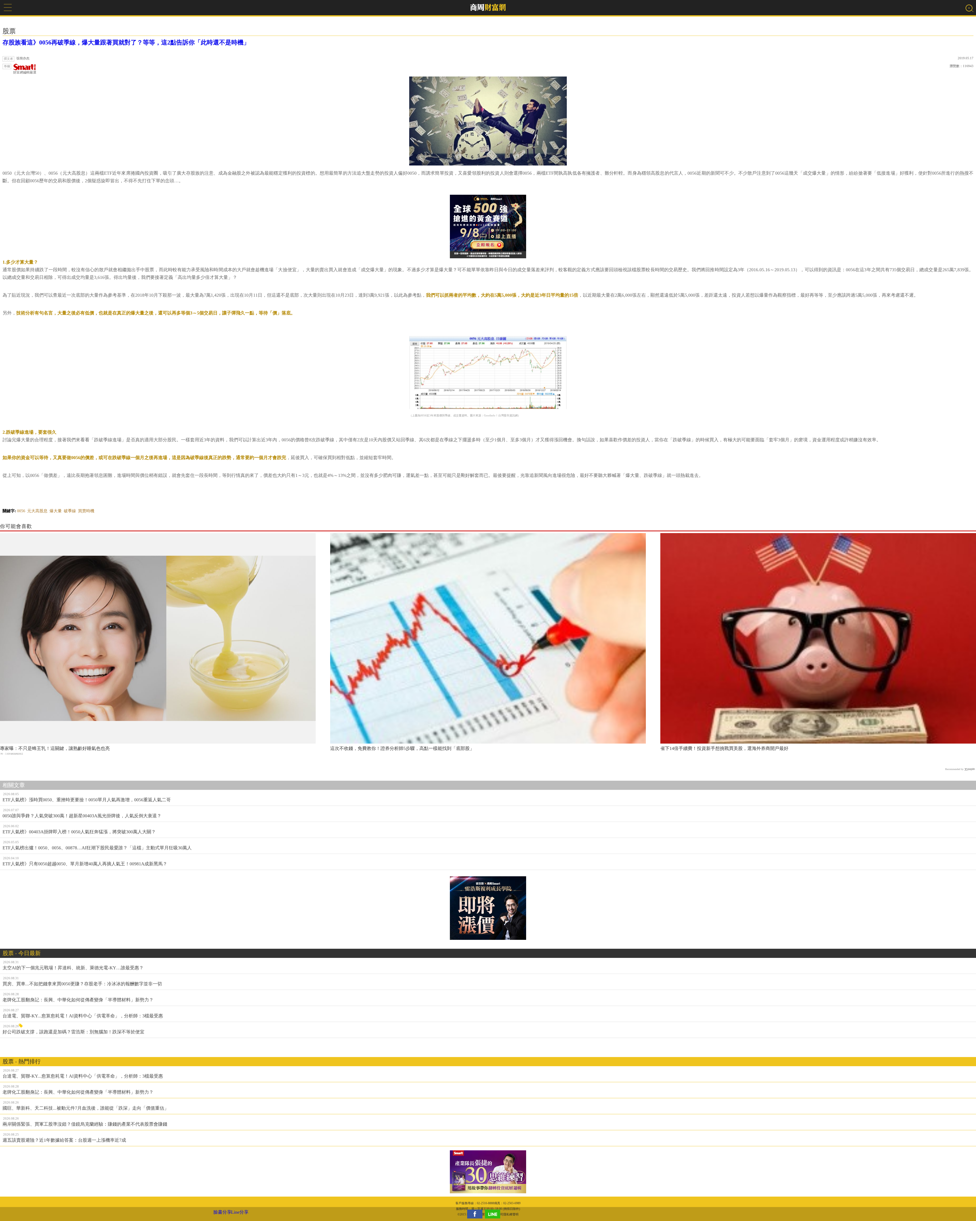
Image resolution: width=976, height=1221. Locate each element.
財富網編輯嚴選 (24, 72)
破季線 (70, 511)
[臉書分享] (476, 1214)
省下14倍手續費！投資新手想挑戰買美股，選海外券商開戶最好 (724, 748)
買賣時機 (86, 511)
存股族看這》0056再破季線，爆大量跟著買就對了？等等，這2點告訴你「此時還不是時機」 (126, 42)
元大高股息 (37, 511)
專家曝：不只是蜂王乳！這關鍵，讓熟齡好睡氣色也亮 (55, 748)
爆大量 (56, 511)
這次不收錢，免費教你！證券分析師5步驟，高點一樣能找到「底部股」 (402, 748)
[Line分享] (494, 1214)
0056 (21, 511)
